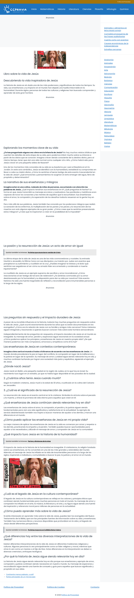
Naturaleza (109, 136)
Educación (109, 91)
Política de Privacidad (123, 2)
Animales (108, 63)
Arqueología (110, 66)
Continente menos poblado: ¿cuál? (20, 574)
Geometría (109, 108)
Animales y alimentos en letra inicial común (115, 29)
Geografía (109, 104)
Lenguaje (108, 115)
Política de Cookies (56, 587)
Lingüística (109, 118)
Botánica (108, 80)
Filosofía (99, 9)
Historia (61, 9)
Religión (107, 143)
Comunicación (111, 87)
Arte (106, 70)
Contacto (95, 587)
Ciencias (87, 9)
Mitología (111, 9)
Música (107, 132)
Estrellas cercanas (112, 49)
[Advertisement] (50, 32)
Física (106, 101)
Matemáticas (47, 9)
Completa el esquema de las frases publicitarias (116, 35)
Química (124, 9)
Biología (108, 77)
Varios (107, 146)
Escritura (108, 94)
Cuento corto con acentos (116, 40)
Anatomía (108, 59)
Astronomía (109, 73)
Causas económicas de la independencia (116, 44)
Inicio (34, 9)
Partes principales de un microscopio (20, 577)
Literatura (74, 9)
